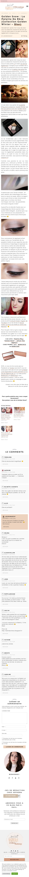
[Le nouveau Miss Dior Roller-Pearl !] (19, 410)
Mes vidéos (21, 852)
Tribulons (8, 457)
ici (14, 63)
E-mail (4, 730)
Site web (4, 733)
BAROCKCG (22, 344)
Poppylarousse (9, 594)
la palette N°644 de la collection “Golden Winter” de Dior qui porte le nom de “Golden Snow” (14, 106)
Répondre (5, 464)
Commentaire (6, 710)
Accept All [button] (14, 873)
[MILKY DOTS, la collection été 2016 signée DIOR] (6, 429)
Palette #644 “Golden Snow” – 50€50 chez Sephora (14, 340)
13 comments (22, 13)
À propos (12, 852)
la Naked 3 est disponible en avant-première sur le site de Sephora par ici (14, 371)
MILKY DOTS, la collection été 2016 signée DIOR (6, 434)
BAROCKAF (16, 346)
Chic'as (6, 610)
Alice (6, 503)
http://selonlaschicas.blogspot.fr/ (12, 630)
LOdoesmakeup (7, 36)
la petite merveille (18, 69)
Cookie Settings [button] (6, 873)
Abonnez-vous (14, 823)
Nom (3, 726)
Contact (14, 853)
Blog (5, 852)
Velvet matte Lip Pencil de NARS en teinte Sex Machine (13, 324)
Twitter (12, 368)
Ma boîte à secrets (11, 487)
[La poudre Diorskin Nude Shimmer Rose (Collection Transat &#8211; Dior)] (6, 410)
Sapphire (7, 470)
